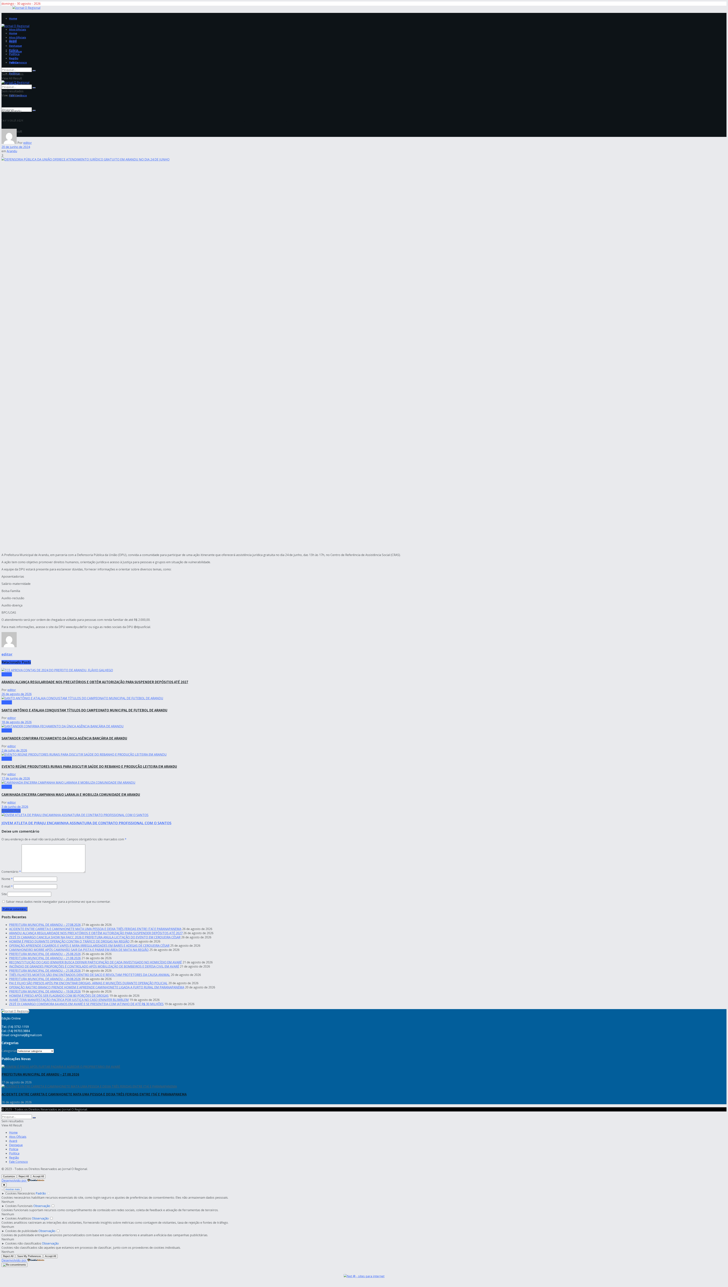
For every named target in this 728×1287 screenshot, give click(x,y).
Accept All (38, 1176)
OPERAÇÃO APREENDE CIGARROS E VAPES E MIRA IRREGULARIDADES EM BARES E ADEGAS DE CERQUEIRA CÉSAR (89, 945)
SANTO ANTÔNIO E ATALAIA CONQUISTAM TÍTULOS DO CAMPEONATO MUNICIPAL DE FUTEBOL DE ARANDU (84, 710)
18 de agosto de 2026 (17, 722)
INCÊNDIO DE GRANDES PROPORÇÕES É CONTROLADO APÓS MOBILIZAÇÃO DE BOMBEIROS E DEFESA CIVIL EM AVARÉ (94, 966)
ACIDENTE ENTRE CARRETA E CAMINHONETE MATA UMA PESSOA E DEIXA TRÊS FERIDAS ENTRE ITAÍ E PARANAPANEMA (95, 929)
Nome (7, 879)
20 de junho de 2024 (16, 147)
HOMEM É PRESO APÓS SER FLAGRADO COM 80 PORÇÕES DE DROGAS (59, 996)
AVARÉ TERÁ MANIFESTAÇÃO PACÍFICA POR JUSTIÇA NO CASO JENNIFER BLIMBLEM (69, 1000)
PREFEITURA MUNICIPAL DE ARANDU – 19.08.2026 (45, 991)
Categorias (9, 1051)
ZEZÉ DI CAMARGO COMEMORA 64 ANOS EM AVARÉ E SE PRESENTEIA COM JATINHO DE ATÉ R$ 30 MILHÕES (86, 1004)
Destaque (15, 46)
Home (13, 18)
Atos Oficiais (17, 29)
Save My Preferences (29, 1256)
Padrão (41, 1193)
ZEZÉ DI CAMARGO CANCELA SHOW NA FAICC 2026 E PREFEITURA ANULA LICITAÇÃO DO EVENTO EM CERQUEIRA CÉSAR (94, 937)
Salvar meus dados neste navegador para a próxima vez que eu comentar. (58, 902)
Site (4, 894)
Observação (41, 1206)
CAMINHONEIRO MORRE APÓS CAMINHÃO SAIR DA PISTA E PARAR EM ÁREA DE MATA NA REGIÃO (79, 950)
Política (14, 54)
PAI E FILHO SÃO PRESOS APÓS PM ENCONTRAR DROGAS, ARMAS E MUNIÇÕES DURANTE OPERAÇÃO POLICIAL (88, 983)
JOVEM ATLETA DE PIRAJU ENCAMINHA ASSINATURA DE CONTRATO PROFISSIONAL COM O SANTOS (86, 822)
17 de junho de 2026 (16, 778)
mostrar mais (12, 1189)
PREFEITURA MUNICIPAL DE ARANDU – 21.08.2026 (45, 958)
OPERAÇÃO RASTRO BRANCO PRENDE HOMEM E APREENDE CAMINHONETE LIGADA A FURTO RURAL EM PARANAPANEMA (96, 987)
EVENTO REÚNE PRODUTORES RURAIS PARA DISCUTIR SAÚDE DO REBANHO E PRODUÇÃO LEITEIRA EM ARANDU (89, 766)
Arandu (16, 111)
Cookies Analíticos (18, 1218)
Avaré (13, 41)
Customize (9, 1176)
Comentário (11, 872)
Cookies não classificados (23, 1243)
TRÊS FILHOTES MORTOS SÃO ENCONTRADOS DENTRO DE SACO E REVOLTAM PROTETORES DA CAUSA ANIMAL (89, 975)
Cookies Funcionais (19, 1206)
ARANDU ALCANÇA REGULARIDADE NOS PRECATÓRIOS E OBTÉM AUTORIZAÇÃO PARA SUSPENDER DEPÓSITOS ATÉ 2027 (95, 682)
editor (27, 143)
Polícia (13, 50)
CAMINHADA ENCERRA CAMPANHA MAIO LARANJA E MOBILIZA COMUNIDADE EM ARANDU (71, 794)
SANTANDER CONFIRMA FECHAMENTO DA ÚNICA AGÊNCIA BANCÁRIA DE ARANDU (64, 738)
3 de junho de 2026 (15, 807)
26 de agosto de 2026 (17, 694)
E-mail (7, 886)
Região (13, 58)
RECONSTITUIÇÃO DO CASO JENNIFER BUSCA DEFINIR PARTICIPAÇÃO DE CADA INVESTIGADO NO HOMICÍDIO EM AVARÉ (95, 962)
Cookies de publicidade (21, 1231)
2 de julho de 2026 (14, 750)
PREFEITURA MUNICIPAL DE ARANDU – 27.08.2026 (45, 925)
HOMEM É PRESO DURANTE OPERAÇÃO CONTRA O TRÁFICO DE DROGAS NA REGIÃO (69, 941)
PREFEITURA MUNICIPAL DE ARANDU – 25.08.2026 (45, 954)
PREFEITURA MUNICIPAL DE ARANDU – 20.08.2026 (45, 979)
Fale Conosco (18, 62)
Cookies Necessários (20, 1193)
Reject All (24, 1176)
